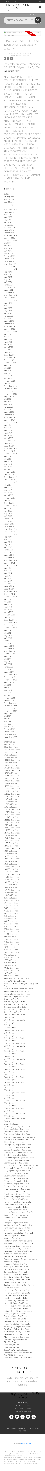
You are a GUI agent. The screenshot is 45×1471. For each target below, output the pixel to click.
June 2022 (8, 339)
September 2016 (10, 506)
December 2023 (10, 292)
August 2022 (9, 334)
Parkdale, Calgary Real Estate (15, 1254)
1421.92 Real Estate (12, 874)
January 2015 (9, 555)
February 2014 (9, 584)
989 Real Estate (10, 973)
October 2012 (9, 625)
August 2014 (9, 568)
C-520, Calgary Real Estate (14, 1051)
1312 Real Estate (10, 853)
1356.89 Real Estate (12, 866)
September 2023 (10, 300)
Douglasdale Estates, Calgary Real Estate (20, 1168)
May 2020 (8, 404)
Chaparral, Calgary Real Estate (16, 1132)
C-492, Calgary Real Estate (14, 1038)
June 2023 (8, 308)
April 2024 (8, 282)
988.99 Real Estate (11, 970)
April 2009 (8, 724)
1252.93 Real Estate (12, 830)
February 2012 (9, 643)
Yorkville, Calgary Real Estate (15, 1339)
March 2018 (8, 469)
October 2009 (9, 708)
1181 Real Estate (10, 807)
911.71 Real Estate (11, 931)
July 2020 (7, 399)
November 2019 (10, 417)
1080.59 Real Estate (12, 778)
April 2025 (8, 251)
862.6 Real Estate (11, 913)
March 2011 (8, 667)
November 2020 (10, 389)
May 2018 (8, 464)
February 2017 (9, 498)
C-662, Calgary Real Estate (14, 1064)
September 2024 (10, 269)
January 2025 (9, 259)
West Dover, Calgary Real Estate (17, 1329)
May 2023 (8, 311)
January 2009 (9, 732)
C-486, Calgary (9, 1033)
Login (13, 1)
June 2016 (8, 511)
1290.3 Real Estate (11, 846)
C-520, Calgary (9, 1048)
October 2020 (9, 391)
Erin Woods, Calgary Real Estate (17, 1181)
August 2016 (9, 508)
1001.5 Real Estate (11, 752)
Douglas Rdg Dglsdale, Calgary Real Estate (21, 1165)
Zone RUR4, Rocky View (13, 1355)
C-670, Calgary (9, 1080)
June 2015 (8, 542)
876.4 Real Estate (11, 926)
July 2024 (7, 274)
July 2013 (7, 602)
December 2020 (10, 386)
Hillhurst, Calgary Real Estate (15, 1210)
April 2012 (8, 638)
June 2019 (8, 430)
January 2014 (9, 586)
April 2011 (8, 664)
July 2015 (7, 539)
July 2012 (7, 633)
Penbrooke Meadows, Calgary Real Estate (20, 1259)
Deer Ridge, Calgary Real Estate (16, 1160)
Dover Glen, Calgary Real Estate (17, 1173)
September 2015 (10, 534)
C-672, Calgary (9, 1085)
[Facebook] (11, 1417)
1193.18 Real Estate (12, 812)
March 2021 (8, 378)
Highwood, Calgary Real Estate (16, 1207)
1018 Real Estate (10, 757)
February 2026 (9, 227)
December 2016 (10, 503)
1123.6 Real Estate (11, 796)
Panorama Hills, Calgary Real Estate (18, 1251)
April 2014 (8, 578)
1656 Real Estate (10, 885)
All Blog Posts (9, 197)
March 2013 (8, 612)
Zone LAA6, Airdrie (11, 1347)
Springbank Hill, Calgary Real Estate (18, 1311)
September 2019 (10, 422)
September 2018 (10, 454)
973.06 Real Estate (11, 957)
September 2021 (10, 363)
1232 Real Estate (10, 825)
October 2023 (9, 298)
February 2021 (9, 381)
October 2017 (9, 480)
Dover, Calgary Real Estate (14, 1176)
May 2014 (8, 576)
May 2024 (8, 279)
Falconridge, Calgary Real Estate (17, 1189)
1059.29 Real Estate (12, 770)
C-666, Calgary (9, 1072)
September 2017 (10, 482)
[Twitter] (17, 1417)
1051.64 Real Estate (12, 768)
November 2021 (10, 357)
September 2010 (10, 680)
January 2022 (9, 352)
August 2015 (9, 537)
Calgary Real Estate (11, 1124)
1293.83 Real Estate (12, 848)
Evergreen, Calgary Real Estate (16, 1186)
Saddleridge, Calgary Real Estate (17, 1293)
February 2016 (9, 521)
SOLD (40, 14)
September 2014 (10, 565)
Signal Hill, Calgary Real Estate (16, 1303)
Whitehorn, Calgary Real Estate (16, 1337)
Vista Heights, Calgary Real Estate (17, 1326)
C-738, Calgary (9, 1095)
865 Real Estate (10, 918)
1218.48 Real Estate (12, 817)
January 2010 (9, 700)
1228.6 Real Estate (11, 822)
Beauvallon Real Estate (13, 999)
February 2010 (9, 698)
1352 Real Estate (10, 864)
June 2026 (8, 217)
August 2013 (9, 599)
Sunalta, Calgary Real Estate (15, 1313)
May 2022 (8, 342)
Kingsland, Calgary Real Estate (16, 1215)
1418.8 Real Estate (11, 872)
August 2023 (9, 303)
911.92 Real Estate (11, 934)
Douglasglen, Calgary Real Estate (17, 1170)
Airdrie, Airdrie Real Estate (14, 981)
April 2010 (8, 693)
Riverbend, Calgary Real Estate (16, 1274)
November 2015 (10, 529)
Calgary (7, 1121)
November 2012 (10, 622)
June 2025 (8, 246)
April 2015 (8, 547)
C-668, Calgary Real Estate (14, 1077)
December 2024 (10, 261)
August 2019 (9, 425)
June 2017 (8, 487)
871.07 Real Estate (11, 924)
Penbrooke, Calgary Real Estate (16, 1264)
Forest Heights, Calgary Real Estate (18, 1194)
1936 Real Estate (10, 895)
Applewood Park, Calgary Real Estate (18, 989)
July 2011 (7, 659)
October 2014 (9, 563)
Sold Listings (9, 204)
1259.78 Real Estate (12, 833)
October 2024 (9, 266)
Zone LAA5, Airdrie (11, 1345)
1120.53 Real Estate (12, 794)
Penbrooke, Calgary (11, 1261)
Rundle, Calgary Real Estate (15, 1282)
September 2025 (10, 240)
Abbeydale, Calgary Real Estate (16, 978)
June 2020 (8, 402)
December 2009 (10, 703)
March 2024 (8, 285)
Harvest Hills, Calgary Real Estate (17, 1202)
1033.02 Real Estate (12, 760)
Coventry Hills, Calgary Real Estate (18, 1152)
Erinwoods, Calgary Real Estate (16, 1183)
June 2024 (8, 277)
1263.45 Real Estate (12, 838)
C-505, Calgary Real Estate (14, 1043)
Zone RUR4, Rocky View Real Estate (18, 1358)
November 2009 (10, 706)
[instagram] (22, 1417)
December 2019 (10, 415)
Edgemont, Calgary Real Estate (16, 1178)
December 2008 (10, 734)
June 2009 (8, 719)
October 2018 (9, 451)
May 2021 (8, 373)
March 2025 (8, 253)
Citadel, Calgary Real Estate (15, 1142)
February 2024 (9, 287)
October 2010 (9, 677)
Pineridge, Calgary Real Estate (16, 1267)
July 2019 (7, 428)
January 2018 (9, 474)
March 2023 (8, 316)
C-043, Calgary (9, 1017)
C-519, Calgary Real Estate (14, 1046)
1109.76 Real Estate (12, 791)
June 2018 (8, 461)
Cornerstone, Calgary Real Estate (17, 1147)
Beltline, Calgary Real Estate (15, 1002)
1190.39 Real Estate (12, 809)
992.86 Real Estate (11, 976)
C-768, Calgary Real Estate (14, 1113)
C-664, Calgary (9, 1067)
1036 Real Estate (10, 763)
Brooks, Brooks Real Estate (14, 1012)
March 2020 (8, 407)
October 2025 (9, 238)
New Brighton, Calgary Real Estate (17, 1246)
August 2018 (9, 456)
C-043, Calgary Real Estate (14, 1020)
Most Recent (9, 212)
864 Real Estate (10, 916)
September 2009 (10, 711)
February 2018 (9, 472)
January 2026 (9, 230)
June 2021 (8, 370)
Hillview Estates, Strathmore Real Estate (20, 1212)
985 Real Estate (10, 965)
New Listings (9, 199)
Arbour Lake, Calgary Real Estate (17, 994)
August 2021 (9, 365)
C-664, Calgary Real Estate (14, 1069)
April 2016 (8, 516)
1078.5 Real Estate (11, 775)
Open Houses (9, 202)
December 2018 (10, 446)
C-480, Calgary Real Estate (14, 1030)
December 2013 (10, 589)
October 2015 (9, 532)
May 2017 (8, 490)
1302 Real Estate (10, 851)
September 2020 (10, 394)
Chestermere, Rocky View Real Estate (19, 1139)
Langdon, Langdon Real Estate (15, 1217)
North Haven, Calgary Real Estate (17, 1248)
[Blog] (34, 1417)
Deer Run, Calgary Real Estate (16, 1163)
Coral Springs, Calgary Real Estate (17, 1145)
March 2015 (8, 550)
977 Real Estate (10, 960)
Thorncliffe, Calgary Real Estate (16, 1321)
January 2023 (9, 321)
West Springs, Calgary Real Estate (17, 1332)
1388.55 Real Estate (12, 869)
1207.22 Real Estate (12, 815)
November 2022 (10, 326)
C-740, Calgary (9, 1098)
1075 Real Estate (10, 773)
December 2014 (10, 557)
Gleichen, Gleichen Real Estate (16, 1199)
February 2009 (9, 729)
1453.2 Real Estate (11, 877)
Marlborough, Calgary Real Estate (17, 1228)
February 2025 (9, 256)
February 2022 (9, 350)
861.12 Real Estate (11, 911)
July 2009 (7, 716)
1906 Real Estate (10, 892)
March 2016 (8, 519)
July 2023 (7, 305)
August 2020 (9, 396)
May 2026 (8, 220)
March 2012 (8, 641)
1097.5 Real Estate (11, 786)
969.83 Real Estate (11, 952)
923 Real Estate (10, 937)
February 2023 (9, 318)
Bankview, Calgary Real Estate (16, 996)
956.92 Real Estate (11, 944)
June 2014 (8, 573)
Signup (6, 1)
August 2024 (9, 272)
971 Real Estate (10, 955)
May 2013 (8, 607)
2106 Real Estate (10, 898)
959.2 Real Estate (11, 947)
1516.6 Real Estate (11, 879)
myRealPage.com (26, 1443)
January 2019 (9, 443)
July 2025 (7, 243)
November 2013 (10, 591)
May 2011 (8, 661)
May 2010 (8, 690)
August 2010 (9, 682)
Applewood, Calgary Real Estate (16, 991)
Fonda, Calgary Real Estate (14, 1191)
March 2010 (8, 695)
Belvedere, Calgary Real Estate (16, 1004)
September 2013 (10, 597)
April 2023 (8, 313)
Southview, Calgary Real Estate (16, 1308)
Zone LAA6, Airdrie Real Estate (16, 1350)
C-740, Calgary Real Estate (14, 1100)
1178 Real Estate (10, 804)
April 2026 (8, 222)
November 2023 (10, 295)
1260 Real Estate (10, 835)
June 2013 (8, 604)
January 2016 (9, 524)
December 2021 (10, 355)
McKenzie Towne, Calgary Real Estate (19, 1233)
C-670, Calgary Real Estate (14, 1082)
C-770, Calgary (9, 1116)
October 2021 (9, 360)
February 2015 (9, 552)
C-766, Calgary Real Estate (14, 1108)
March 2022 (8, 347)
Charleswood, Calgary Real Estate (17, 1134)
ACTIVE (32, 14)
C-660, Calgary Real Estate (14, 1059)
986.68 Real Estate (11, 968)
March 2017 (8, 495)
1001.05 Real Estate (12, 750)
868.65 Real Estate (11, 921)
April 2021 (8, 376)
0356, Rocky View (11, 747)
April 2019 (8, 435)
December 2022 (10, 324)
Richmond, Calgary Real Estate (16, 1272)
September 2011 (10, 654)
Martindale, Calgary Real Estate (16, 1230)
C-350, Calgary (9, 1028)
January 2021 (9, 383)
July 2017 (7, 485)
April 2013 (8, 609)
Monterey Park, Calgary (13, 1238)
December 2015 (10, 526)
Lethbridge (8, 1220)
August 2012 (9, 630)
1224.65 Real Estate (12, 820)
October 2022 (9, 329)
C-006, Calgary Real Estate (14, 1015)
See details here (12, 70)
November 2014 (10, 560)
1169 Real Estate (10, 799)
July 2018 (7, 459)
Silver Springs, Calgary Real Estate (17, 1306)
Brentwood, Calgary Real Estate (16, 1009)
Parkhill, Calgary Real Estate (15, 1256)
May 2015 (8, 544)
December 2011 (10, 648)
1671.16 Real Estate (12, 890)
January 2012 (9, 646)
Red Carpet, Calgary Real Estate (16, 1269)
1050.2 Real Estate (11, 765)
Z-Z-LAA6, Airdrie (11, 1342)
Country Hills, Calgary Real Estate (17, 1150)
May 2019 (8, 433)
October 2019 (9, 420)
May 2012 (8, 635)
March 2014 (8, 581)
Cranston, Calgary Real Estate (20, 55)
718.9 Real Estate (11, 905)
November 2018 (10, 448)
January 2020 (9, 412)
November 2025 (10, 235)
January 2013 (9, 617)
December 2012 (10, 620)
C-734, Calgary (9, 1090)
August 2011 (9, 656)
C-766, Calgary (9, 1106)
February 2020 (9, 409)
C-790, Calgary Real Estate (14, 1119)
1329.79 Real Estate (12, 859)
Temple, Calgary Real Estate (15, 1319)
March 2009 (8, 726)
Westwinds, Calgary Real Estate (16, 1334)
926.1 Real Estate (11, 939)
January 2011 (9, 672)
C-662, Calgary (9, 1061)
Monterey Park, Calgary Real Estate (18, 1241)
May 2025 (8, 248)
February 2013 (9, 615)
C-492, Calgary (9, 1035)
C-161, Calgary (9, 1022)
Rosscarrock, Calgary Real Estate (17, 1280)
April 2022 (8, 344)
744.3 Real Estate (11, 908)
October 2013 (9, 594)
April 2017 (8, 493)
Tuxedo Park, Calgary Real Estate (17, 1324)
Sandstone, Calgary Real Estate (16, 1298)
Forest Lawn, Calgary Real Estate (17, 1196)
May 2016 (8, 513)
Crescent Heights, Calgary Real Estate (19, 1158)
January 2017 (9, 500)
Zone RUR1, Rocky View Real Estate (18, 1352)
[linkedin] (28, 1417)
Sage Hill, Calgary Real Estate (15, 1295)
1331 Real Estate (10, 861)
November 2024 (10, 264)
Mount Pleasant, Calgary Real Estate (18, 1243)
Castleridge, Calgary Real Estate (17, 1126)
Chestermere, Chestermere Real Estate (19, 1137)
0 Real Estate (9, 744)
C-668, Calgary (9, 1074)
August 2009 (9, 713)
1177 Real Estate (10, 801)
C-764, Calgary (9, 1103)
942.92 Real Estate (11, 942)
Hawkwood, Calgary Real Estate (16, 1204)
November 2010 (10, 674)
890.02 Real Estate (11, 929)
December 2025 (10, 233)
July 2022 (7, 337)
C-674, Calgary (9, 1087)
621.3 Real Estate (11, 903)
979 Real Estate (10, 963)
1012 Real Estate (10, 755)
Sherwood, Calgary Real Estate (16, 1300)
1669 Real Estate (10, 887)
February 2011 (9, 669)
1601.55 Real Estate (12, 882)
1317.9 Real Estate (11, 856)
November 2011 (10, 651)
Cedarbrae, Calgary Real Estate (16, 1129)
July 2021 (7, 368)
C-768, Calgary (9, 1111)
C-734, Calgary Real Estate (14, 1093)
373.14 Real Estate (11, 900)
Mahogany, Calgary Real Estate (16, 1223)
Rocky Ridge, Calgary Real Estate (17, 1277)
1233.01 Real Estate (12, 828)
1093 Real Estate (10, 783)
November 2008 (10, 737)
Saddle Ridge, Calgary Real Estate (17, 1290)
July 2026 (7, 214)
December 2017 (10, 477)
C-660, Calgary (9, 1056)
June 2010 (8, 687)
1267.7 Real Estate (11, 841)
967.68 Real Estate (11, 950)
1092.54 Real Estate (12, 781)
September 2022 (10, 331)
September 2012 (10, 628)
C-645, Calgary (9, 1054)
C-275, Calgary (9, 1025)
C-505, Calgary (9, 1041)
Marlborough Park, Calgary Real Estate (19, 1225)
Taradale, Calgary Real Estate (15, 1316)
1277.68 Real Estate (12, 843)
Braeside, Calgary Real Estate (15, 1007)
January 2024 (9, 290)
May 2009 (8, 721)
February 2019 (9, 441)
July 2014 (7, 570)
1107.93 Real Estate (12, 788)
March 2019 (8, 438)
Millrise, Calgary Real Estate (15, 1236)
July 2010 (7, 685)
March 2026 (8, 225)
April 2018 (8, 466)
